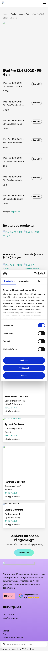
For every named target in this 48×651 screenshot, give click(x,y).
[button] (44, 3)
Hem (5, 14)
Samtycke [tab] (8, 281)
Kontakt (36, 84)
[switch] (41, 333)
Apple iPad (24, 14)
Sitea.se (19, 637)
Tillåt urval (24, 368)
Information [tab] (24, 281)
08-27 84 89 (9, 614)
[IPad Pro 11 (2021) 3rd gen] (13, 240)
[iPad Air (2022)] (34, 240)
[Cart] (40, 3)
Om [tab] (39, 281)
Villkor (6, 630)
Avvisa (24, 375)
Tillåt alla (24, 360)
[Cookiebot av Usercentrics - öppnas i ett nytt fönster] (34, 274)
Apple (13, 14)
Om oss (6, 634)
